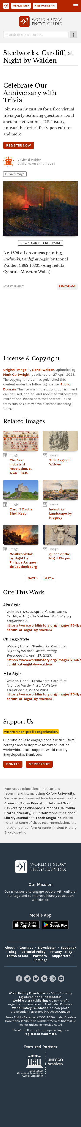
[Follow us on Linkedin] (45, 981)
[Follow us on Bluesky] (36, 981)
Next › (32, 578)
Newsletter (47, 947)
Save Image (14, 174)
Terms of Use (17, 956)
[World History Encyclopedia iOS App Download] (26, 925)
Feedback (68, 947)
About (10, 947)
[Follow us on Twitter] (28, 981)
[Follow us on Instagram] (53, 981)
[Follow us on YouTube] (61, 981)
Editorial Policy (33, 952)
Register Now (18, 145)
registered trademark (40, 1034)
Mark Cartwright (16, 374)
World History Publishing (30, 1000)
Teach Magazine (48, 818)
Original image (15, 370)
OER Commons (45, 813)
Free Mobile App (45, 5)
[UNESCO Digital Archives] (40, 1065)
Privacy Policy (61, 952)
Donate (12, 764)
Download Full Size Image (40, 243)
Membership (21, 5)
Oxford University (60, 793)
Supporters (61, 956)
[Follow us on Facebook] (19, 981)
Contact (26, 947)
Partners (40, 956)
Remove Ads (67, 286)
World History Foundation (27, 993)
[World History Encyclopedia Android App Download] (55, 925)
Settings (40, 960)
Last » (48, 578)
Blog (12, 952)
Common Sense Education (26, 803)
